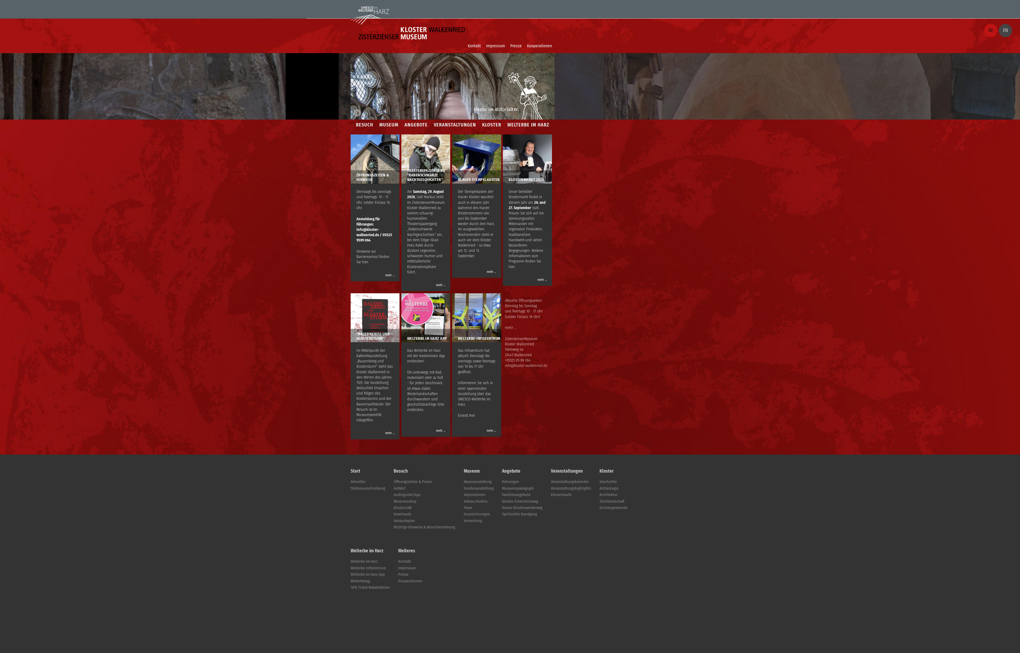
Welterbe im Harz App (368, 574)
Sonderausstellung (479, 488)
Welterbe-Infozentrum (368, 568)
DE (990, 30)
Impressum (495, 45)
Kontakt (474, 45)
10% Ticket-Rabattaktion (370, 587)
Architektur (609, 495)
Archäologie (609, 488)
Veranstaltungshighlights (571, 488)
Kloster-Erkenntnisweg (520, 501)
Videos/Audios (475, 501)
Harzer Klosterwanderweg (522, 508)
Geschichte (608, 482)
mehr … (390, 275)
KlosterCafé (403, 508)
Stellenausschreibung (368, 488)
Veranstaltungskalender (570, 482)
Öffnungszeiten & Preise (413, 482)
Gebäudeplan (404, 521)
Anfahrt (400, 488)
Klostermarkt (561, 495)
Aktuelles (358, 482)
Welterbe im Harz (364, 561)
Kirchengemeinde (613, 508)
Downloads (402, 514)
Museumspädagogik (518, 488)
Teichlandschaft (612, 501)
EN (1005, 30)
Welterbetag (360, 581)
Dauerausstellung (478, 482)
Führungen (510, 482)
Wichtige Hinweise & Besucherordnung (424, 527)
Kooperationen (539, 45)
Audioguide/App (407, 495)
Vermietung (473, 521)
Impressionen (475, 495)
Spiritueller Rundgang (519, 514)
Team (468, 508)
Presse (516, 45)
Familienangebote (516, 495)
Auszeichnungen (477, 514)
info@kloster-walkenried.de (526, 365)
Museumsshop (405, 501)
